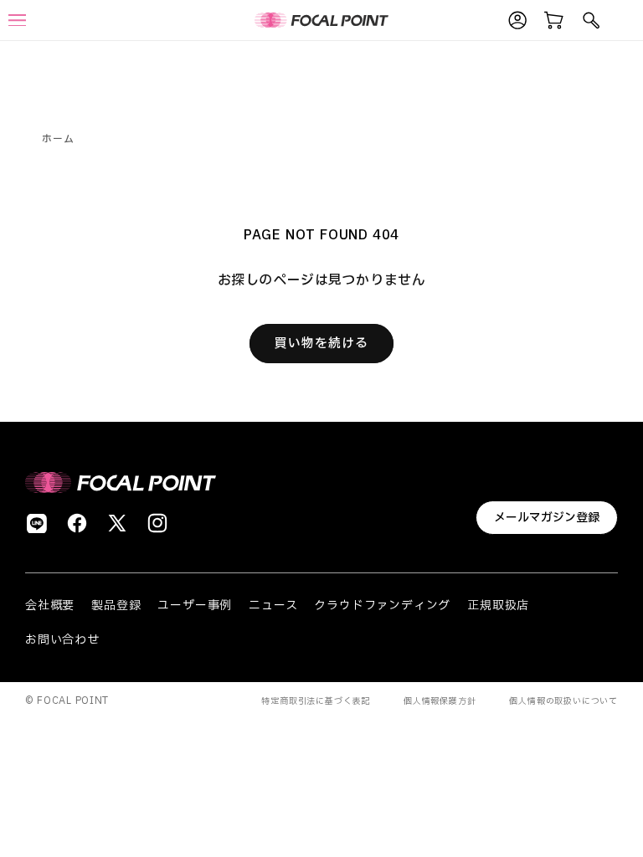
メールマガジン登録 (546, 517)
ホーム (58, 138)
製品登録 (116, 605)
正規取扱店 (498, 605)
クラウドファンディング (382, 605)
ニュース (273, 605)
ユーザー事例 (194, 605)
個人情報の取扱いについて (563, 701)
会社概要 (50, 605)
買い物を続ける (321, 343)
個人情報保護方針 (440, 701)
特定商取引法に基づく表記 (315, 701)
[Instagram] (157, 523)
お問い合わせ (62, 640)
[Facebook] (77, 523)
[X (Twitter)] (117, 523)
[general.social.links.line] (37, 523)
